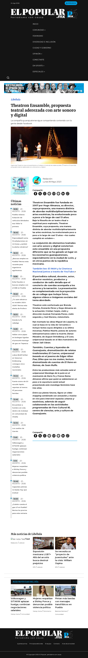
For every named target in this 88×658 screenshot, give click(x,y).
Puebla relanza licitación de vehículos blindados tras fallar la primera (20, 220)
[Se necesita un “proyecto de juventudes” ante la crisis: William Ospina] (65, 543)
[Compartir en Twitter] (40, 193)
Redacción (47, 179)
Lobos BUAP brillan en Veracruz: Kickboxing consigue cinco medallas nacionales (20, 362)
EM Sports (38, 66)
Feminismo (38, 36)
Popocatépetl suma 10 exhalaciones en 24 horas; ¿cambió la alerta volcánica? (20, 242)
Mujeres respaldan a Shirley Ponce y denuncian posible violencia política (20, 470)
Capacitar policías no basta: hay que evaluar (19, 490)
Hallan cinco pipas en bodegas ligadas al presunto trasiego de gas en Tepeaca (20, 339)
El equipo (48, 643)
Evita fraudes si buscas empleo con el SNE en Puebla (20, 285)
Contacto (57, 643)
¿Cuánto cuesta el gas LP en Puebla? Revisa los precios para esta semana (19, 508)
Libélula (15, 99)
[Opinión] (44, 88)
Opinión (37, 54)
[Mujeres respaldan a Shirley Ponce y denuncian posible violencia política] (43, 591)
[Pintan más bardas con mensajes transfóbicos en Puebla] (65, 591)
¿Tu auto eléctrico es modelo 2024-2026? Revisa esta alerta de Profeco (19, 304)
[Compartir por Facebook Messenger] (58, 193)
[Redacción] (37, 180)
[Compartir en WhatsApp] (45, 193)
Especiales (38, 72)
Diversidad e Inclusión (44, 42)
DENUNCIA (72, 3)
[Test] (18, 539)
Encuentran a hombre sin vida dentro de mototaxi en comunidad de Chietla (20, 411)
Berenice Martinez (61, 611)
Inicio (35, 24)
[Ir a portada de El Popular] (44, 14)
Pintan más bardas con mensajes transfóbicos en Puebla (65, 603)
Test (27, 539)
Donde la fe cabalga (17, 321)
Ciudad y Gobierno (42, 48)
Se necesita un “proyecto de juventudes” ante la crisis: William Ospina (64, 557)
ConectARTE (38, 60)
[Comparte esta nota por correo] (54, 193)
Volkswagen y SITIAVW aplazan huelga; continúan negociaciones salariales (19, 449)
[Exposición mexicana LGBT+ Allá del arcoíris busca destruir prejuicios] (43, 543)
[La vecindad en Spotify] (20, 186)
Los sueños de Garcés (18, 429)
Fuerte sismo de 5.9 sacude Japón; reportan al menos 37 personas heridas (20, 387)
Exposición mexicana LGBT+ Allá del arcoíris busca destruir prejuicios (42, 557)
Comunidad (38, 30)
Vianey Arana (15, 614)
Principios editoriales (36, 643)
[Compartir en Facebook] (35, 193)
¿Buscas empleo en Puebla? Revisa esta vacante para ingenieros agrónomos (20, 264)
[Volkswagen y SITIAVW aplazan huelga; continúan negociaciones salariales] (21, 591)
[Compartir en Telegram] (49, 193)
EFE (34, 567)
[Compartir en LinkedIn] (63, 193)
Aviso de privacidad (68, 643)
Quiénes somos (22, 643)
